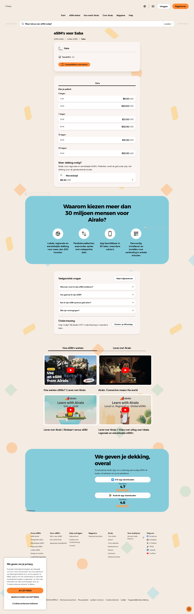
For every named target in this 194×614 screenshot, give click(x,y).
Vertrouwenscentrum (68, 600)
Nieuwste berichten (95, 536)
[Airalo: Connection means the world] (125, 370)
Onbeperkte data (37, 540)
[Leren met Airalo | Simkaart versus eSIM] (71, 409)
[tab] (97, 83)
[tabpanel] (97, 121)
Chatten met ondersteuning (74, 541)
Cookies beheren (112, 600)
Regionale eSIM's (37, 546)
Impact (110, 540)
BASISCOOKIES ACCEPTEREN (25, 597)
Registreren (180, 6)
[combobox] (97, 24)
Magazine (121, 15)
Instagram (153, 540)
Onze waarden (113, 543)
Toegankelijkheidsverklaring (138, 600)
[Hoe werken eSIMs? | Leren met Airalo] (71, 370)
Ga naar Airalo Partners (132, 537)
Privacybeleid (83, 600)
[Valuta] (153, 6)
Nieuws (110, 550)
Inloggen (164, 6)
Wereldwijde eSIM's (37, 543)
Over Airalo (108, 15)
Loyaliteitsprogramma (38, 557)
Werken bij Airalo (114, 557)
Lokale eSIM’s (72, 39)
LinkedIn (152, 550)
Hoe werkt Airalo (91, 15)
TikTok (151, 546)
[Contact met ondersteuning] (189, 609)
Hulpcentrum (73, 536)
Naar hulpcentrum (125, 278)
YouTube (152, 553)
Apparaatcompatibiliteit (58, 543)
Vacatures (111, 553)
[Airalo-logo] (12, 6)
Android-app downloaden (124, 495)
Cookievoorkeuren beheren (25, 603)
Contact (72, 546)
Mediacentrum (113, 546)
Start (63, 15)
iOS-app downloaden (124, 479)
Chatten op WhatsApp (123, 324)
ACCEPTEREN (25, 590)
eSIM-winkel (74, 15)
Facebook (153, 536)
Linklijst (123, 600)
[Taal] (144, 6)
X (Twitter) (152, 543)
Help (131, 15)
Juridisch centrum (97, 600)
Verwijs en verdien (37, 553)
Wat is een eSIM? (56, 536)
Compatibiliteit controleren (76, 64)
